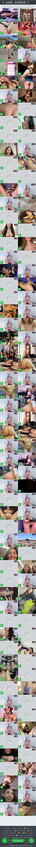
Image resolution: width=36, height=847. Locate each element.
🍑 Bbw (20, 833)
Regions (13, 845)
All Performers (26, 845)
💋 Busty (31, 833)
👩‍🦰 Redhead (13, 833)
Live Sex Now (18, 841)
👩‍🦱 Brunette (5, 833)
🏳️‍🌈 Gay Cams (28, 835)
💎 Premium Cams (18, 837)
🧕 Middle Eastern (8, 830)
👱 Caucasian (27, 828)
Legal (31, 845)
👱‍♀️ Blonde (30, 830)
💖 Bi (13, 835)
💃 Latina (20, 828)
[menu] (5, 841)
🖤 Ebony (13, 828)
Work (17, 845)
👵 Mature (17, 830)
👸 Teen (24, 830)
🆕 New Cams (19, 835)
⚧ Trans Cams (8, 837)
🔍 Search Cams (26, 842)
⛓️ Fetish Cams (28, 837)
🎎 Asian (7, 828)
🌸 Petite (25, 833)
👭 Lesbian (7, 835)
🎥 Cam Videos (9, 842)
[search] (31, 841)
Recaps (20, 845)
